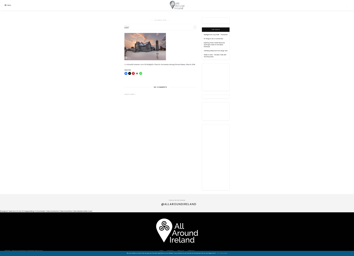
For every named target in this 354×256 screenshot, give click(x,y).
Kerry (126, 28)
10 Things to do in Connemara (213, 39)
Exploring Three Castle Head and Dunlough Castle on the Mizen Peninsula (214, 45)
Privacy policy (223, 253)
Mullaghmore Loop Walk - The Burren (216, 35)
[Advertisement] (216, 158)
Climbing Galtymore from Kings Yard (215, 51)
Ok (218, 253)
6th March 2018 (160, 20)
